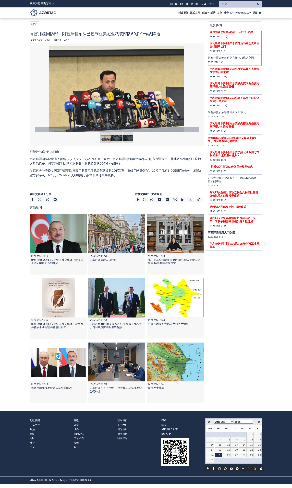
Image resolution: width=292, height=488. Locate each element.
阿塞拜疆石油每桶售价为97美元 (227, 112)
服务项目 (122, 433)
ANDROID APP (169, 429)
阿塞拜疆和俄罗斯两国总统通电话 (51, 388)
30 (259, 455)
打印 (55, 39)
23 (259, 449)
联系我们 (122, 420)
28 (244, 455)
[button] (117, 89)
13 (236, 444)
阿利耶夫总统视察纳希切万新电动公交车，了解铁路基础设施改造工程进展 (233, 219)
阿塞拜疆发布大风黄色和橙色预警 (168, 323)
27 (236, 455)
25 (219, 455)
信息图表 (79, 438)
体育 (76, 424)
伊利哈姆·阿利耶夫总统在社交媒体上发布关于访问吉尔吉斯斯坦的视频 (116, 325)
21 (244, 449)
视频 (255, 12)
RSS (163, 424)
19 (228, 449)
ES (196, 3)
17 (212, 449)
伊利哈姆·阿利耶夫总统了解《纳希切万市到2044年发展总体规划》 (234, 154)
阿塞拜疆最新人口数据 (103, 260)
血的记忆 (79, 433)
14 (244, 444)
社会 (226, 12)
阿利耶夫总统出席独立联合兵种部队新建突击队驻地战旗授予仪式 (234, 194)
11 (220, 444)
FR (192, 3)
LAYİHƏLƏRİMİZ (239, 12)
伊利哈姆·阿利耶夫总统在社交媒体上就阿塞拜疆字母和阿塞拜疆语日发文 (57, 325)
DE (187, 3)
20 (236, 449)
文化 (219, 12)
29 (251, 455)
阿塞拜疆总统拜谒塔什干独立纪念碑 (231, 32)
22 (251, 449)
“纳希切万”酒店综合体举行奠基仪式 (231, 166)
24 (212, 455)
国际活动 (122, 429)
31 (212, 460)
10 (212, 444)
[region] (235, 140)
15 (251, 444)
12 (228, 444)
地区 (32, 438)
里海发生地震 (156, 388)
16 (259, 444)
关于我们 (122, 424)
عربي (204, 3)
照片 (76, 447)
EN (181, 3)
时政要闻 (183, 12)
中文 (212, 3)
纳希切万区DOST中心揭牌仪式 (228, 206)
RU (176, 3)
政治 (205, 12)
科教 (76, 420)
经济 (213, 12)
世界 (76, 429)
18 (219, 449)
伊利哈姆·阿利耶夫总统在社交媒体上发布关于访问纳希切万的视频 (57, 261)
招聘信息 (122, 438)
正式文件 (195, 12)
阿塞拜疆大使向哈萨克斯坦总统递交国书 (232, 57)
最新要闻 (216, 25)
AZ (171, 3)
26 (228, 455)
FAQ (163, 420)
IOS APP (166, 433)
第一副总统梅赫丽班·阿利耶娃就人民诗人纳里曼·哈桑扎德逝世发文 (174, 261)
